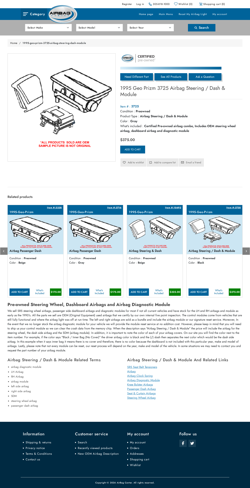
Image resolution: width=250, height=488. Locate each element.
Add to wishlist (136, 162)
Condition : (127, 111)
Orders (134, 448)
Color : (124, 121)
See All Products (171, 77)
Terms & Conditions (39, 454)
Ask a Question (205, 77)
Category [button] (37, 14)
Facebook (183, 443)
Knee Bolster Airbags (140, 384)
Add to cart (133, 149)
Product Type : (129, 116)
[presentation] (4, 251)
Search (203, 27)
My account (219, 14)
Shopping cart (139, 459)
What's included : (131, 126)
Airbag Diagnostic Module (143, 380)
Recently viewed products (95, 448)
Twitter (192, 443)
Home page (146, 14)
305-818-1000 (161, 4)
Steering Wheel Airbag (141, 398)
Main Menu (166, 14)
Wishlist (135, 465)
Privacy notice (35, 448)
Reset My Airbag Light (193, 14)
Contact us (33, 459)
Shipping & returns (38, 442)
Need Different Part (137, 77)
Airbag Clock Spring (140, 376)
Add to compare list (165, 162)
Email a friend (193, 162)
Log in (140, 4)
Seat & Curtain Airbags (141, 393)
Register (127, 4)
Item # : (125, 106)
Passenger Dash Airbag (141, 389)
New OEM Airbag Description (98, 454)
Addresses (137, 454)
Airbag (131, 371)
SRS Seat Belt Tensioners (142, 367)
